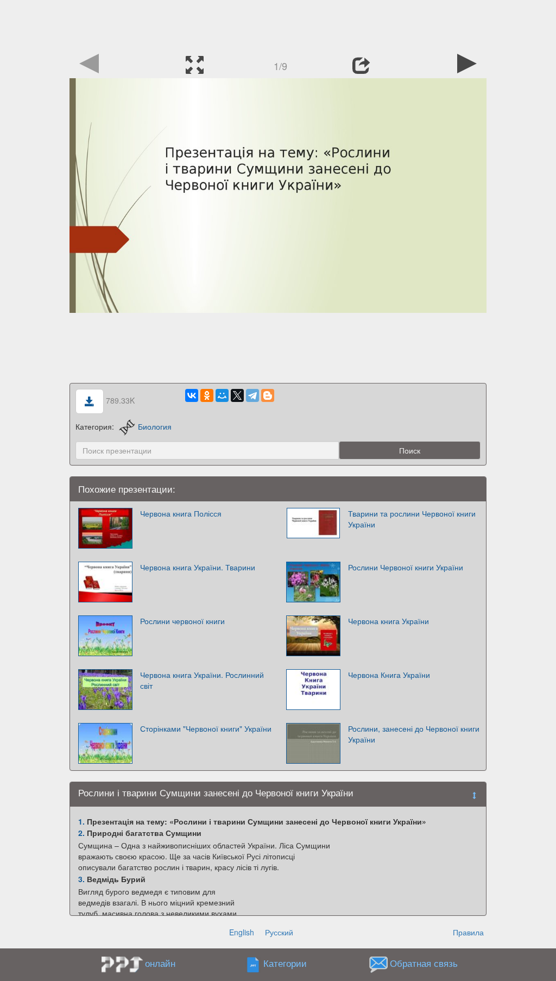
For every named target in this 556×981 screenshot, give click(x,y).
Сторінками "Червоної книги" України (205, 728)
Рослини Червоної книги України (405, 567)
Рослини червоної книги (182, 620)
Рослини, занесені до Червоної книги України (413, 734)
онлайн (160, 963)
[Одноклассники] (206, 395)
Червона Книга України (389, 674)
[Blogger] (267, 395)
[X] (237, 395)
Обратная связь (424, 963)
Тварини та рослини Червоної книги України (412, 519)
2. (81, 832)
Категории (285, 963)
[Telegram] (252, 395)
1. (81, 821)
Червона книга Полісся (181, 513)
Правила (468, 932)
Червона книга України (388, 620)
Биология (155, 426)
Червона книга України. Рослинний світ (202, 680)
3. (81, 878)
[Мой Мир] (222, 395)
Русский (279, 932)
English (241, 932)
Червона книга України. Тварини (197, 567)
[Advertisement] (278, 24)
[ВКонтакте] (191, 395)
